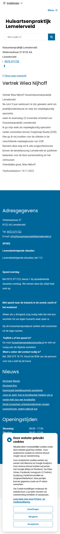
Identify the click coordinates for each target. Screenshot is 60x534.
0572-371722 (14, 231)
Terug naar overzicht (15, 75)
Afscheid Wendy (11, 381)
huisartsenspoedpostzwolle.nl (28, 342)
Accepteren (33, 524)
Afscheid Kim (9, 385)
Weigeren (33, 516)
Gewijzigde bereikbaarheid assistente (22, 390)
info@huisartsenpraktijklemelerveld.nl (30, 236)
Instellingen (33, 509)
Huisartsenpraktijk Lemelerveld (28, 24)
